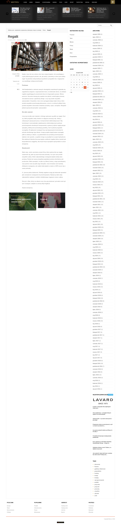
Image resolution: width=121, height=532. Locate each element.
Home (25, 2)
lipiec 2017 (96, 340)
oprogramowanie (99, 480)
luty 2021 (95, 221)
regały (18, 83)
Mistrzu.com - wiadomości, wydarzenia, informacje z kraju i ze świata (24, 30)
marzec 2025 (96, 82)
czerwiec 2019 (97, 278)
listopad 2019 (96, 264)
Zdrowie (94, 2)
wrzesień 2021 (97, 201)
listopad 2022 (96, 162)
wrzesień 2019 (97, 269)
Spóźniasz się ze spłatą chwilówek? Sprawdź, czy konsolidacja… (102, 10)
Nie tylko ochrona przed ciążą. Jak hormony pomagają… (25, 10)
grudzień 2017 (97, 329)
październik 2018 (97, 301)
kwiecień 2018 (97, 318)
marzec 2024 (96, 116)
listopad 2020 (96, 230)
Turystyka (79, 2)
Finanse (37, 2)
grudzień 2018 (97, 295)
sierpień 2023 (96, 136)
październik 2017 (97, 335)
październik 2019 (97, 267)
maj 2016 (95, 380)
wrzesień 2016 (97, 369)
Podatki (36, 505)
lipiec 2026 (96, 37)
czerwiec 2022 (97, 176)
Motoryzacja (37, 512)
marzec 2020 (96, 252)
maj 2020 (95, 247)
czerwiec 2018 (97, 312)
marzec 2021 (96, 218)
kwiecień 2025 (97, 79)
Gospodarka (46, 2)
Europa (8, 505)
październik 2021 (97, 199)
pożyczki (97, 486)
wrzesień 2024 (97, 99)
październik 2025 (97, 62)
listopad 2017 (96, 332)
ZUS (96, 495)
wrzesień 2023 (97, 133)
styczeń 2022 (96, 190)
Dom (66, 2)
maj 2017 (95, 346)
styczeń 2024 (96, 122)
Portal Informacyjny (13, 2)
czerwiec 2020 (97, 244)
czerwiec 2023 (97, 142)
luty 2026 (95, 51)
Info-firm (63, 510)
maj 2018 (95, 315)
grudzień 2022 (97, 159)
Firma (44, 30)
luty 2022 (95, 187)
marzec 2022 (96, 184)
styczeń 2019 (96, 292)
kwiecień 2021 (97, 216)
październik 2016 (97, 366)
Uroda (87, 2)
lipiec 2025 (96, 71)
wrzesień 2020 (97, 235)
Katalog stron (64, 505)
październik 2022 (97, 164)
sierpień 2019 (96, 272)
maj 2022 (95, 179)
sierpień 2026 (96, 34)
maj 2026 (95, 42)
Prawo (35, 510)
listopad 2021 (96, 196)
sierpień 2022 (96, 170)
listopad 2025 (96, 59)
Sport (72, 2)
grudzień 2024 (97, 91)
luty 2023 (95, 153)
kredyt (96, 475)
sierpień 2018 (96, 306)
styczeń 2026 (96, 54)
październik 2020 (97, 233)
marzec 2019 (96, 287)
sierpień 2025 (96, 68)
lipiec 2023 (96, 139)
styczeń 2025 (96, 88)
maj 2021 (95, 213)
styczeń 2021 (96, 224)
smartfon (97, 491)
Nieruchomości (10, 510)
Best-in (63, 512)
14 (82, 82)
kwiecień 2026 (97, 45)
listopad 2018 (96, 298)
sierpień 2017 (96, 338)
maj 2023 (95, 145)
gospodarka (98, 471)
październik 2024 (97, 96)
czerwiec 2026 (97, 40)
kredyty (97, 477)
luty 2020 (95, 255)
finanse (97, 466)
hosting (97, 473)
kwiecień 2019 (97, 284)
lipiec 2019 (96, 275)
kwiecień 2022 (97, 182)
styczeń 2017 (96, 357)
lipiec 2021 (96, 207)
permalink (17, 75)
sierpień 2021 (96, 204)
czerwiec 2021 (97, 210)
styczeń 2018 (96, 326)
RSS (113, 2)
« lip (71, 92)
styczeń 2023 (96, 156)
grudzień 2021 (97, 193)
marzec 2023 (96, 150)
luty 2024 (95, 119)
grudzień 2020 (97, 227)
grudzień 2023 (97, 125)
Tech (60, 2)
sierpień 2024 (96, 102)
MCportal (91, 512)
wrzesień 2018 (97, 304)
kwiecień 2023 (97, 147)
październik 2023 (97, 130)
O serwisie (91, 505)
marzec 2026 (96, 48)
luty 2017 (95, 355)
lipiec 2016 (96, 374)
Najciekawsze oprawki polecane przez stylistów (76, 9)
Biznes (55, 2)
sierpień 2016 (96, 372)
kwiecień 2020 (97, 250)
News (31, 2)
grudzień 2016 (97, 360)
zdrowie (97, 493)
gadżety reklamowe (100, 469)
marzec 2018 (96, 321)
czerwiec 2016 (97, 377)
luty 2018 (95, 323)
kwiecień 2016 (97, 383)
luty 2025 (95, 85)
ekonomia (97, 464)
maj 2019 (95, 281)
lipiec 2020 (96, 241)
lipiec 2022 (96, 173)
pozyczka (97, 484)
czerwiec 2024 (97, 108)
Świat (8, 508)
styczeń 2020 (96, 258)
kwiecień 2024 (97, 113)
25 (73, 87)
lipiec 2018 (96, 309)
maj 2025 (95, 77)
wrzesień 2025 (97, 65)
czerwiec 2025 (97, 74)
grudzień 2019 (97, 261)
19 (76, 84)
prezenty (97, 489)
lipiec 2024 (96, 105)
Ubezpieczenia (37, 508)
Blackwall (91, 510)
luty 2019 (95, 289)
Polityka (9, 512)
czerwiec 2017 (97, 343)
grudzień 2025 (97, 57)
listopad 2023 (96, 128)
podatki (97, 482)
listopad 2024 (96, 94)
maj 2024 (95, 111)
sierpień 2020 (96, 238)
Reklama (91, 508)
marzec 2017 (96, 352)
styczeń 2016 (96, 389)
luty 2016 (95, 386)
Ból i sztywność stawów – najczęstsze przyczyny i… (50, 10)
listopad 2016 (96, 363)
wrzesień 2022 (97, 167)
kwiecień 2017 (97, 349)
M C (26, 40)
